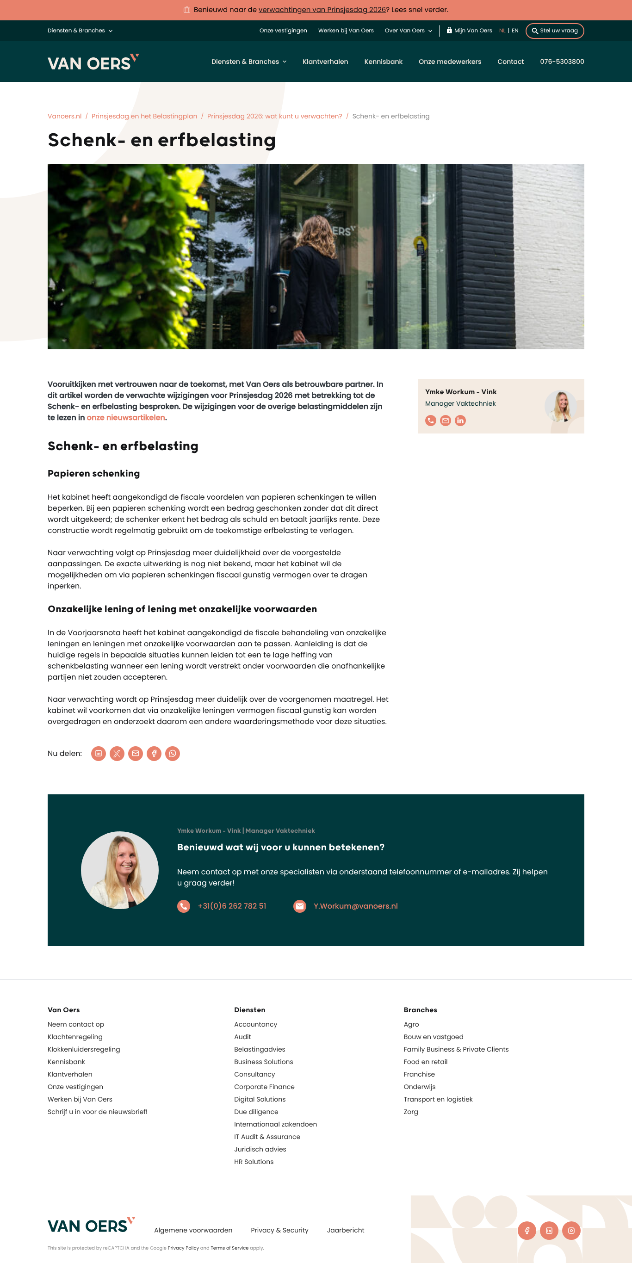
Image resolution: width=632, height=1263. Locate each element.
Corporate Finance (264, 1086)
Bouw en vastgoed (434, 1036)
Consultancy (254, 1074)
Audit (242, 1036)
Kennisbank (384, 61)
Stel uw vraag (559, 31)
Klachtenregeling (75, 1036)
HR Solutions (253, 1161)
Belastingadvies (259, 1049)
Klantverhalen (325, 61)
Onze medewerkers (450, 61)
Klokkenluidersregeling (84, 1049)
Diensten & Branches (76, 31)
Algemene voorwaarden (193, 1230)
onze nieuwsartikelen (126, 417)
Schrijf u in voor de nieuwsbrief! (98, 1111)
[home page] (92, 1224)
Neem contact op (76, 1024)
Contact (510, 61)
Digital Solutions (259, 1099)
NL (502, 31)
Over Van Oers (405, 31)
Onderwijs (420, 1086)
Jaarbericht (346, 1230)
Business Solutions (263, 1061)
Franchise (419, 1074)
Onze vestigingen (283, 31)
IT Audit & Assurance (267, 1136)
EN (515, 31)
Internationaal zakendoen (275, 1124)
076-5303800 (562, 61)
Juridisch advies (260, 1149)
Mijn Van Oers (473, 31)
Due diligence (256, 1111)
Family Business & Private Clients (456, 1049)
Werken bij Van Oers (346, 31)
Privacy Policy (183, 1247)
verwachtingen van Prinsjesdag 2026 (322, 10)
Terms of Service (229, 1247)
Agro (411, 1024)
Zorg (411, 1111)
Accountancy (255, 1024)
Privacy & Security (279, 1230)
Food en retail (426, 1061)
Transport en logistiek (438, 1099)
